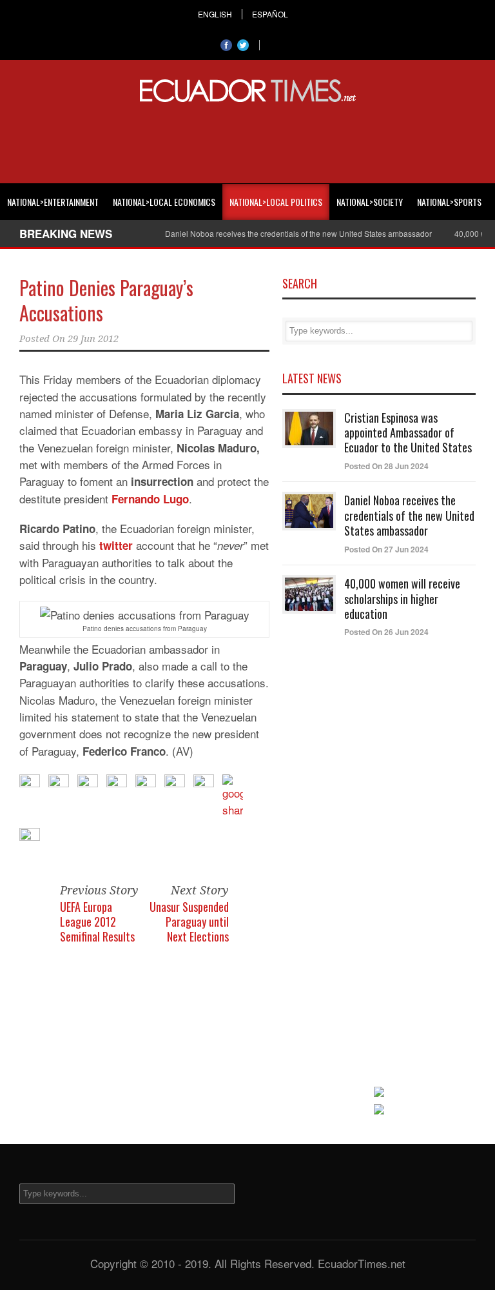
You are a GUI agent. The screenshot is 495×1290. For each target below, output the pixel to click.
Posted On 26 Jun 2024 (386, 632)
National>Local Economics (164, 201)
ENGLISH (215, 14)
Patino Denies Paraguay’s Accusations (106, 300)
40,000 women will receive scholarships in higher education (402, 598)
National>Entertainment (53, 201)
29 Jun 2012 (93, 339)
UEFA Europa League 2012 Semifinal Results (97, 921)
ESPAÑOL (270, 14)
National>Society (369, 201)
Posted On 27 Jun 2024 (386, 549)
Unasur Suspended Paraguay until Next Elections (189, 921)
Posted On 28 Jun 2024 (386, 466)
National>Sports (449, 201)
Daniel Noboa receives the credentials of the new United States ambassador (287, 233)
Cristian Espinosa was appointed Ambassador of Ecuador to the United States (408, 432)
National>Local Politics (275, 201)
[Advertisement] (247, 140)
